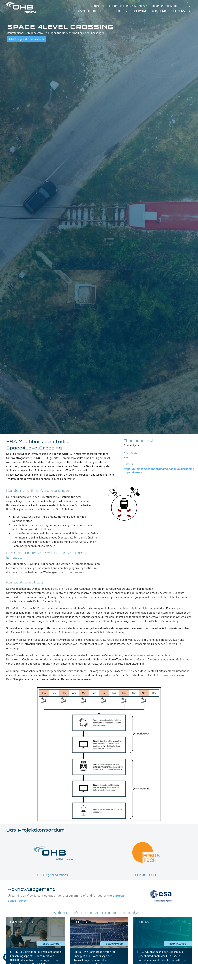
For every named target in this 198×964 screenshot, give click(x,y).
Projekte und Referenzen (118, 6)
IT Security (119, 10)
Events (94, 6)
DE (182, 6)
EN (188, 6)
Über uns (178, 10)
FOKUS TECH (145, 875)
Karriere (158, 6)
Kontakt (172, 6)
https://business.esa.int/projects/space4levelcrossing (159, 468)
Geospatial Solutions (90, 10)
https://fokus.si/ (134, 472)
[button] (188, 10)
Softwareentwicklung (149, 10)
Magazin (144, 6)
